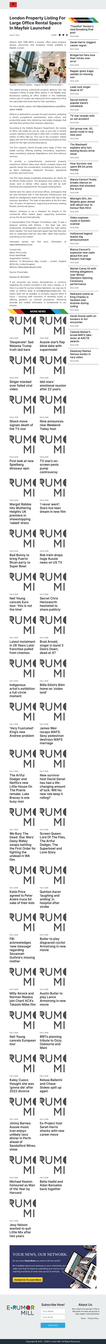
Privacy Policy (93, 1318)
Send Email (21, 255)
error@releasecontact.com (49, 291)
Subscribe (53, 1325)
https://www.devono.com (21, 244)
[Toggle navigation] (13, 4)
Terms (83, 1318)
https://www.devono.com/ (29, 267)
